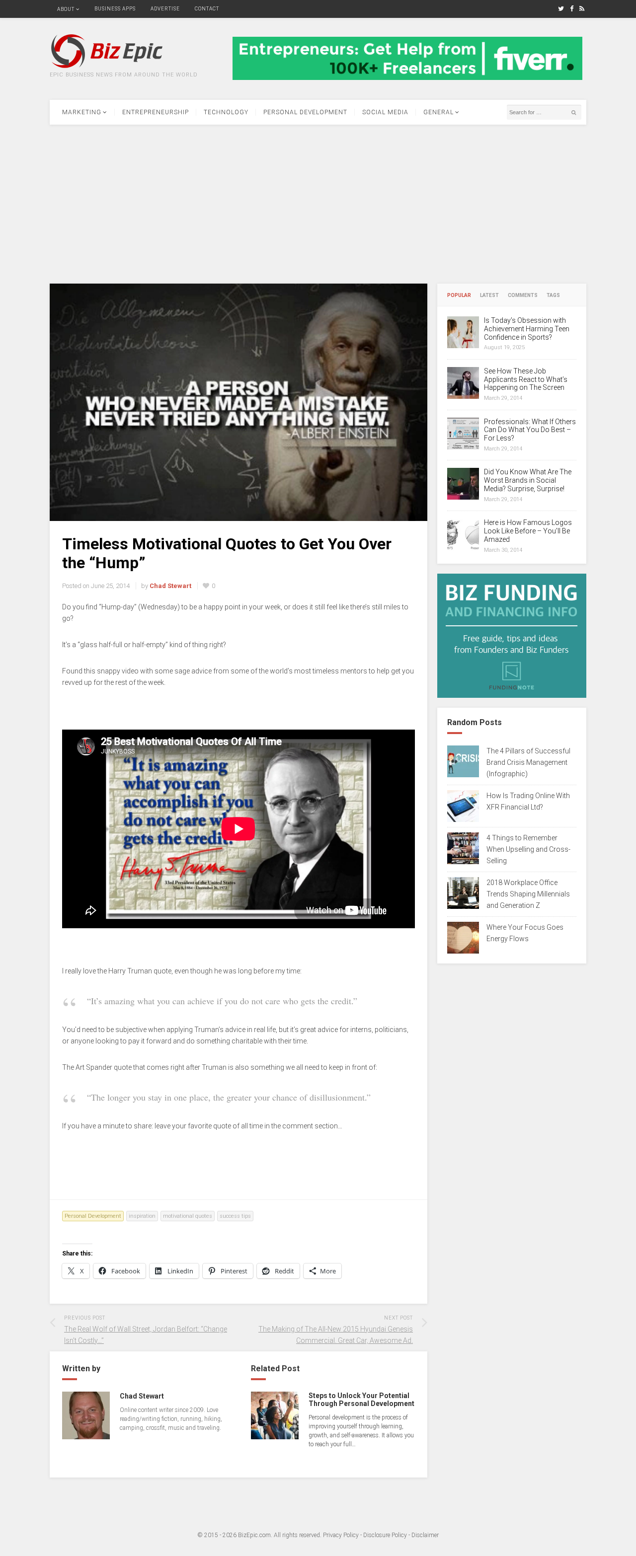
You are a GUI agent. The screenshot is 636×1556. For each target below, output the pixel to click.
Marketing (81, 112)
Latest (489, 295)
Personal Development (305, 112)
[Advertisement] (318, 204)
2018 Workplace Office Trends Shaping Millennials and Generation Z (528, 894)
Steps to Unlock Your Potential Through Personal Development (361, 1400)
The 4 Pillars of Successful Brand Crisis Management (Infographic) (528, 762)
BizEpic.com (254, 1535)
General (438, 112)
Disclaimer (425, 1535)
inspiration (142, 1216)
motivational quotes (187, 1216)
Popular (459, 295)
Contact (207, 8)
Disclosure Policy (385, 1535)
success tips (235, 1216)
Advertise (165, 8)
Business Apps (115, 8)
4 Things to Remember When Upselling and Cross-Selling (528, 849)
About (66, 9)
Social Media (385, 112)
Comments (523, 295)
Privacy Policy (341, 1535)
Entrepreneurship (155, 112)
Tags (553, 295)
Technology (226, 112)
